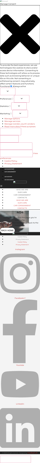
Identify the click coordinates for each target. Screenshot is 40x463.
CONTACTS (22, 197)
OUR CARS (22, 192)
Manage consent (15, 459)
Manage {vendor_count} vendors (19, 124)
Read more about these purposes (20, 126)
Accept (10, 131)
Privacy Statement (13, 163)
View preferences (16, 146)
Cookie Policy (10, 161)
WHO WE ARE (22, 189)
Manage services (12, 121)
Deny (9, 139)
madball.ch (32, 452)
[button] (20, 34)
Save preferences (16, 153)
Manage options (12, 118)
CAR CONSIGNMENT (22, 195)
